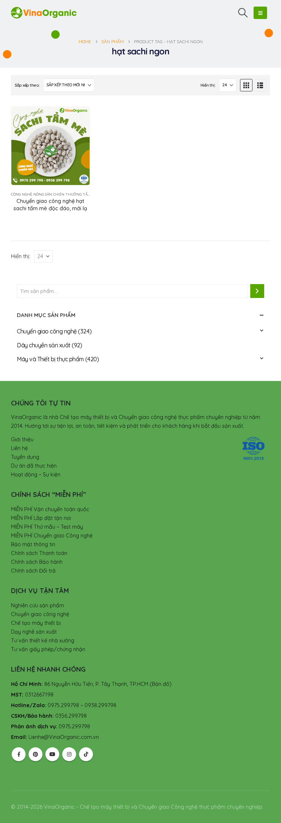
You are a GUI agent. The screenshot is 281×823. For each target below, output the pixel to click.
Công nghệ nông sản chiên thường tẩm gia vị (56, 194)
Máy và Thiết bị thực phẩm (50, 359)
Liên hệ (19, 448)
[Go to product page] (50, 146)
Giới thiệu (22, 439)
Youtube (52, 754)
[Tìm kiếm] (257, 291)
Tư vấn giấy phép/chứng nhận (48, 649)
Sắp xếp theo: (27, 85)
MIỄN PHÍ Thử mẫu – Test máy (47, 527)
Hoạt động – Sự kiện (35, 474)
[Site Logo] (44, 12)
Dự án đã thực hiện (34, 466)
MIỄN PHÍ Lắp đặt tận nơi (41, 518)
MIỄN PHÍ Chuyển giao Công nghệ (52, 535)
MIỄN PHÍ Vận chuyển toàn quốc (50, 509)
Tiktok (86, 754)
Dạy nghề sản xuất (34, 631)
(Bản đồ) (161, 684)
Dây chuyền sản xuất (44, 345)
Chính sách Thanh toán (39, 553)
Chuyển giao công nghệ (47, 331)
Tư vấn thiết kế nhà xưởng (42, 640)
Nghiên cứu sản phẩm (37, 605)
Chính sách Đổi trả (33, 570)
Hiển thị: (208, 85)
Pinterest (35, 754)
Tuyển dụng (25, 457)
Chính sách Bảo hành (37, 562)
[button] (243, 13)
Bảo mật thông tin (33, 544)
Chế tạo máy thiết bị (36, 623)
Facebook (19, 754)
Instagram (69, 754)
